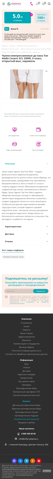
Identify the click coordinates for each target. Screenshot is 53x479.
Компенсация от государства (26, 343)
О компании (26, 323)
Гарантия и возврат (26, 374)
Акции (26, 326)
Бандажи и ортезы (26, 422)
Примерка (26, 385)
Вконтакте (20, 460)
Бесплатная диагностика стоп (26, 395)
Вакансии (26, 340)
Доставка (26, 371)
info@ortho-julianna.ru (28, 439)
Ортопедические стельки (26, 412)
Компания (27, 319)
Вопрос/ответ (26, 378)
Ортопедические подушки (26, 415)
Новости (26, 330)
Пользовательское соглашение (17, 475)
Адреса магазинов (26, 336)
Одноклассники (32, 460)
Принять (47, 471)
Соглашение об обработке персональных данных (29, 302)
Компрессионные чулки (13, 257)
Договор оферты (26, 347)
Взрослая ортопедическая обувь (26, 408)
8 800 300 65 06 (28, 433)
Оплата (26, 367)
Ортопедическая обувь (26, 388)
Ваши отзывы (26, 333)
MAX (14, 460)
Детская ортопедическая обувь (26, 405)
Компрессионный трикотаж (26, 419)
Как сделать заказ (26, 381)
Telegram (26, 460)
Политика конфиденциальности (26, 350)
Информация (26, 360)
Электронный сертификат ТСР (26, 391)
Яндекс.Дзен (38, 460)
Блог (27, 364)
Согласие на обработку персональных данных (27, 354)
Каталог (26, 401)
